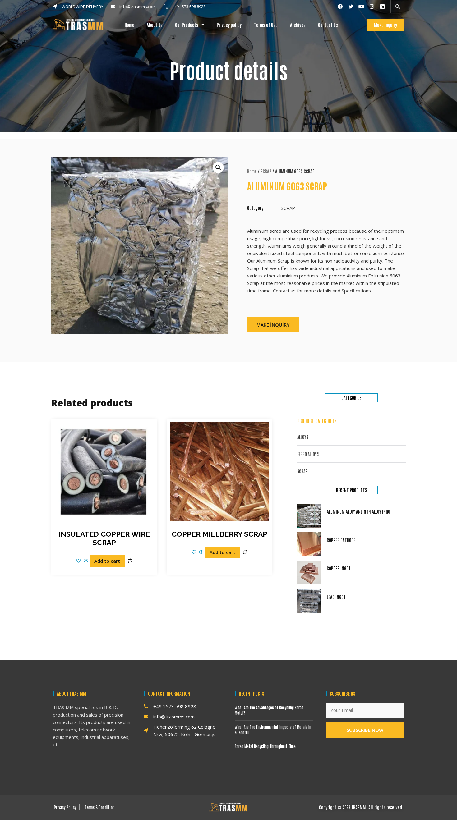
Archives (298, 25)
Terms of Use (266, 25)
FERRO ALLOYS (308, 454)
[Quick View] (86, 561)
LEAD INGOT (336, 597)
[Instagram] (371, 6)
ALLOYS (302, 437)
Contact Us (328, 25)
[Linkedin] (382, 6)
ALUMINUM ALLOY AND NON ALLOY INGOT (359, 511)
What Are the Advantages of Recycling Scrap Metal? (269, 710)
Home (129, 25)
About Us (155, 25)
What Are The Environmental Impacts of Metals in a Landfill (273, 729)
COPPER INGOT (339, 568)
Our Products (186, 25)
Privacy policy (229, 25)
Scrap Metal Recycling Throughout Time (265, 746)
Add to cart (107, 561)
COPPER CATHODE (341, 540)
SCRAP (266, 171)
